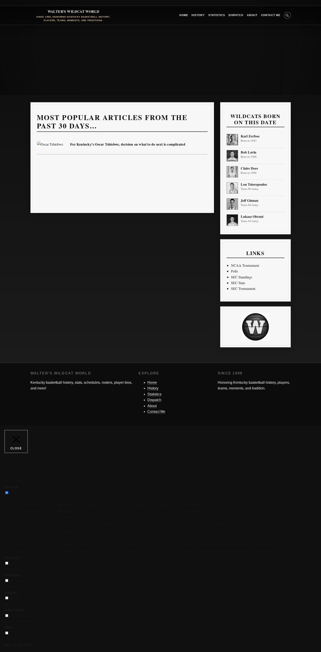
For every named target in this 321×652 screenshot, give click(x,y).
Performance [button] (13, 574)
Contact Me (270, 15)
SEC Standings (241, 277)
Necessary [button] (11, 486)
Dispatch (236, 15)
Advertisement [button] (14, 609)
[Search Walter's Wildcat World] (287, 15)
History (198, 15)
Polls (234, 271)
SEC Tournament (243, 288)
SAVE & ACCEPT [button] (17, 644)
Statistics (216, 15)
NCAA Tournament (245, 265)
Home (183, 15)
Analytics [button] (11, 592)
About (252, 15)
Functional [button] (11, 557)
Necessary (17, 492)
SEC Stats (238, 282)
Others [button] (9, 627)
